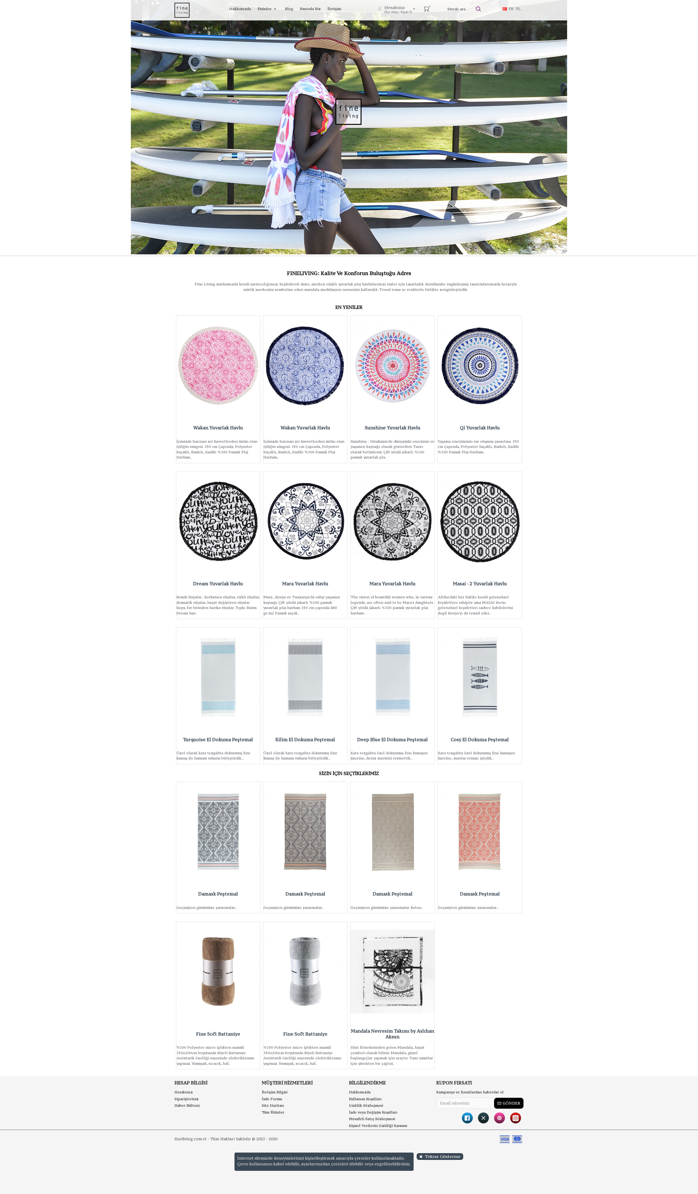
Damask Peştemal (218, 894)
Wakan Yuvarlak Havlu (218, 428)
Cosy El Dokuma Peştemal (480, 740)
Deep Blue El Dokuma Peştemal (392, 740)
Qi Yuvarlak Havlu (480, 428)
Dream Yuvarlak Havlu (218, 584)
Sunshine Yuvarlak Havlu (392, 428)
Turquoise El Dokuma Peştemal (218, 740)
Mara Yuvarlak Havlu (305, 584)
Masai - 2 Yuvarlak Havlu (480, 584)
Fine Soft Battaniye (218, 1034)
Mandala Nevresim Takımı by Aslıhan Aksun (392, 1034)
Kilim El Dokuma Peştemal (305, 740)
